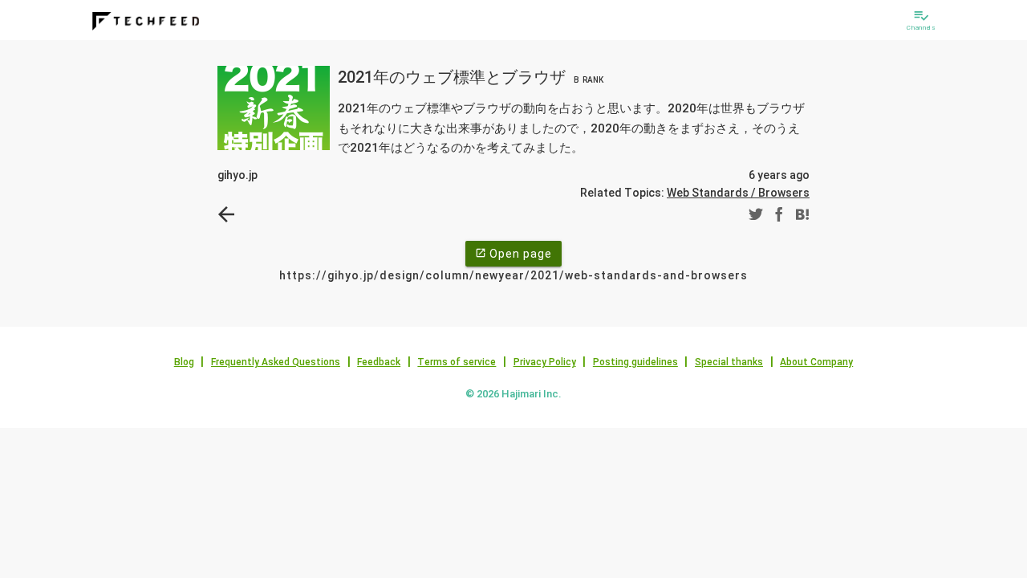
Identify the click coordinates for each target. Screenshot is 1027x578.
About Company (816, 362)
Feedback (378, 362)
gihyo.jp (237, 175)
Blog (184, 362)
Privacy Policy (545, 362)
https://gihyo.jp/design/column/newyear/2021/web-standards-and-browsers (513, 275)
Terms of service (456, 362)
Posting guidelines (635, 362)
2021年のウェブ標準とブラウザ (470, 77)
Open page (513, 253)
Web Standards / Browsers (738, 192)
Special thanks (729, 362)
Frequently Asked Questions (275, 362)
